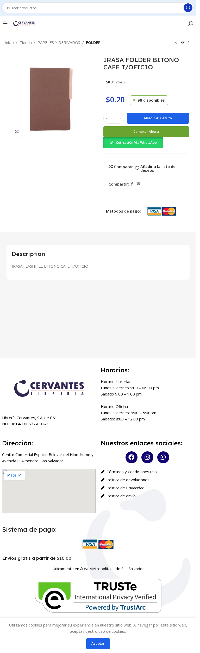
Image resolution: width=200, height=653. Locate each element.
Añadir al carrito (158, 118)
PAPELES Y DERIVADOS (59, 42)
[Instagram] (147, 457)
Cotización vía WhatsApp (136, 142)
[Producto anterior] (176, 42)
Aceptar (98, 643)
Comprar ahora (146, 131)
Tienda (26, 42)
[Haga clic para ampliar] (17, 132)
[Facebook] (132, 457)
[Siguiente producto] (188, 42)
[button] (133, 142)
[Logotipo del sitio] (24, 22)
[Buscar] (188, 7)
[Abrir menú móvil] (5, 23)
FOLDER (93, 42)
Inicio (9, 42)
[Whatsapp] (163, 457)
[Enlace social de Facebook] (132, 184)
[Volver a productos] (182, 42)
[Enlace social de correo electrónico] (138, 184)
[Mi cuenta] (191, 23)
